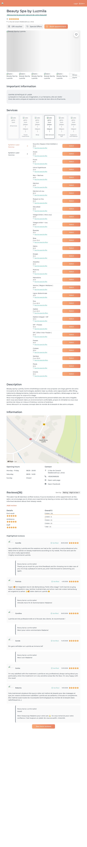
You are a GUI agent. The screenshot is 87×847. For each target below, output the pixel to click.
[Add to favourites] (76, 34)
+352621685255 (53, 476)
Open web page (54, 480)
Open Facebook (54, 484)
